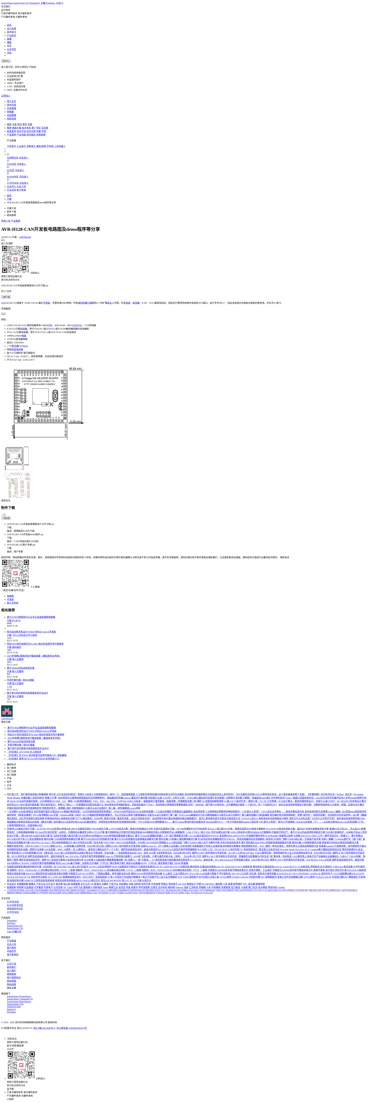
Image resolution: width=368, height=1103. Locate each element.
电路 (24, 335)
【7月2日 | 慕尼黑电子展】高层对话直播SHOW (123, 863)
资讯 (9, 25)
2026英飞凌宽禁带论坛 (160, 853)
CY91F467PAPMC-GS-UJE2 (21, 890)
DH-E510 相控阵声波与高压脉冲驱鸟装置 (47, 873)
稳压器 (15, 346)
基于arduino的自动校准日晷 (20, 668)
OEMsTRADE (14, 1006)
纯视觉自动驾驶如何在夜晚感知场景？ (118, 822)
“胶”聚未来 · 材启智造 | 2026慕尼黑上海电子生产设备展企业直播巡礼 (304, 856)
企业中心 (11, 186)
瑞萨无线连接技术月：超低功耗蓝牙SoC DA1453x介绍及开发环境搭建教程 (159, 849)
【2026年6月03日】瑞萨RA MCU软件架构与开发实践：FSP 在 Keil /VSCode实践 (290, 860)
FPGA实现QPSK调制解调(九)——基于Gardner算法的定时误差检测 (171, 822)
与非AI (59, 3)
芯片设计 (50, 884)
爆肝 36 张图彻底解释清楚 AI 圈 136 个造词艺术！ (222, 801)
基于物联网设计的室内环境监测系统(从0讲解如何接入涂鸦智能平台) (140, 832)
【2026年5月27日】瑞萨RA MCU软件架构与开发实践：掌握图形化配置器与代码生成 (226, 856)
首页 (9, 195)
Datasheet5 (35, 3)
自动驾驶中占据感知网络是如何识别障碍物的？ (82, 798)
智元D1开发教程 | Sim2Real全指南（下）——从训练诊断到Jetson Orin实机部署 (317, 822)
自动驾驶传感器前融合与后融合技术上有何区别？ (210, 794)
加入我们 (11, 970)
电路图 (10, 596)
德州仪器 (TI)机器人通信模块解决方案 (178, 839)
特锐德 (20, 887)
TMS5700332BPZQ (225, 890)
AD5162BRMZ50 (146, 892)
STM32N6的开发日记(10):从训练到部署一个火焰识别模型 (142, 811)
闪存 (50, 325)
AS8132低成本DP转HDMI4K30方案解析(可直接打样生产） (260, 832)
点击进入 (23, 158)
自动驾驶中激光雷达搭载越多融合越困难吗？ (175, 818)
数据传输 (260, 884)
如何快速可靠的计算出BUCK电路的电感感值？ (58, 811)
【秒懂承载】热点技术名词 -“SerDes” (325, 794)
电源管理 (75, 884)
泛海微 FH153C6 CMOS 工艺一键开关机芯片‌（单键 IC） (322, 835)
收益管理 (11, 115)
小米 (225, 884)
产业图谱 (15, 221)
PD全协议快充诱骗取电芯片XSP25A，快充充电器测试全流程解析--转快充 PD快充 (239, 839)
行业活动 (11, 190)
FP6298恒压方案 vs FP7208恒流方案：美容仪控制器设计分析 (122, 829)
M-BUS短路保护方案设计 (125, 866)
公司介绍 (11, 964)
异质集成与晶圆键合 (182, 811)
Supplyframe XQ (21, 3)
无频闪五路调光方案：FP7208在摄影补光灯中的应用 (180, 829)
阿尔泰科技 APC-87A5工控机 (234, 873)
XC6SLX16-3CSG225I (202, 892)
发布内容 (11, 105)
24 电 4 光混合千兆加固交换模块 (123, 877)
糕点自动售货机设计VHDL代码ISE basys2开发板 (31, 632)
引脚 (89, 303)
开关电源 (155, 884)
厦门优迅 (252, 887)
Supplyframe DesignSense (19, 996)
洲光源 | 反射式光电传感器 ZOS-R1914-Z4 (270, 873)
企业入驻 (21, 186)
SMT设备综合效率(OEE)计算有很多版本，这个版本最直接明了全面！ (271, 794)
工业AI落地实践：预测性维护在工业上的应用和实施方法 (283, 853)
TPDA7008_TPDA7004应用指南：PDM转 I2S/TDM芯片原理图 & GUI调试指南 (142, 842)
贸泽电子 (173, 884)
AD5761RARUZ (349, 890)
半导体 (50, 146)
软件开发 (146, 884)
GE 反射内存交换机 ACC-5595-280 (44, 877)
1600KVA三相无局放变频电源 (39, 880)
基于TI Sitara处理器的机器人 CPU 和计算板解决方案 (161, 835)
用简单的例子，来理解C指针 (56, 808)
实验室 (44, 128)
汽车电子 (12, 146)
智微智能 (11, 887)
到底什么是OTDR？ (326, 801)
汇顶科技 (193, 887)
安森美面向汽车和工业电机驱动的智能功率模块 (216, 846)
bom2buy (11, 923)
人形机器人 (60, 146)
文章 (14, 124)
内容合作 (11, 951)
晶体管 (218, 884)
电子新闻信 (12, 954)
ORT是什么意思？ (268, 822)
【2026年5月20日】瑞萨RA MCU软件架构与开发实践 (113, 846)
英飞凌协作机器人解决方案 (64, 835)
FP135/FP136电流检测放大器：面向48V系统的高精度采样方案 (297, 829)
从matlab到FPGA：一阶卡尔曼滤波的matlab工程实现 (232, 822)
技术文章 (31, 131)
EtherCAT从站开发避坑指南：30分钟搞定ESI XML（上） (38, 801)
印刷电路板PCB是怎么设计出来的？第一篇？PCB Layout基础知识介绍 (169, 815)
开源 (198, 884)
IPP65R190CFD (137, 890)
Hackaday (11, 1012)
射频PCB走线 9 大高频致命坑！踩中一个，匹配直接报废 (106, 794)
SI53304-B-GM (173, 890)
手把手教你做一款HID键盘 (20, 680)
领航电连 (97, 887)
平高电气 (48, 887)
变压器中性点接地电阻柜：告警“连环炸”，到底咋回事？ (298, 815)
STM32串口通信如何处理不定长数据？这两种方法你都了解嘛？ (219, 798)
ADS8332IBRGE (30, 892)
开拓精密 (216, 887)
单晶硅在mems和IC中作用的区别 (268, 798)
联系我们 (11, 967)
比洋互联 (58, 887)
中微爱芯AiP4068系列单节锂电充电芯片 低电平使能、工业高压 (240, 870)
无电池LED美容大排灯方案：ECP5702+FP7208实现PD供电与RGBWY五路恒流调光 (49, 829)
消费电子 (31, 146)
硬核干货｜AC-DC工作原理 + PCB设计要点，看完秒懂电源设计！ (281, 801)
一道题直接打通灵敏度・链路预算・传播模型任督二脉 (168, 801)
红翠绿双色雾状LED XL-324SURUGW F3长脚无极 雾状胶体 (168, 866)
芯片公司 (85, 884)
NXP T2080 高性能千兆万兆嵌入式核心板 (198, 877)
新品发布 (11, 131)
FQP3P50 (43, 892)
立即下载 (6, 297)
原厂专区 (36, 128)
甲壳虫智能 (144, 887)
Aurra (105, 887)
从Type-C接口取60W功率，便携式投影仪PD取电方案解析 (236, 829)
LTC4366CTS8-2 (182, 892)
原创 (24, 124)
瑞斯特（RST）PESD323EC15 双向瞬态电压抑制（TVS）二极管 (42, 870)
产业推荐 (11, 135)
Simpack (179, 887)
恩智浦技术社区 (15, 908)
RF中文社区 (13, 902)
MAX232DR (55, 892)
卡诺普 (244, 887)
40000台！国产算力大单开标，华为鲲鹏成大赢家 (220, 804)
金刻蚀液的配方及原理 (316, 811)
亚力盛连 (235, 887)
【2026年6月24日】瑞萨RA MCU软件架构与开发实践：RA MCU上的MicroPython (213, 853)
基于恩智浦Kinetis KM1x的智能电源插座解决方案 (266, 842)
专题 (30, 124)
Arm (184, 884)
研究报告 (31, 135)
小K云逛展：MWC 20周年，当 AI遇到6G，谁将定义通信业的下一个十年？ (82, 849)
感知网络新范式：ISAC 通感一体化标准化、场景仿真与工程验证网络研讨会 (279, 846)
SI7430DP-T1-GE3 (107, 892)
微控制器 (82, 303)
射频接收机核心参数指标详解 (60, 818)
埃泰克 (134, 887)
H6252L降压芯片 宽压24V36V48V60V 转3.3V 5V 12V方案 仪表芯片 (117, 880)
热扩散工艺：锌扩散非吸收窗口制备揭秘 (27, 794)
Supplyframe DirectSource (19, 1001)
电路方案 (16, 128)
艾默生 (154, 887)
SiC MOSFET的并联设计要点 (351, 801)
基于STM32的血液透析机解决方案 (307, 832)
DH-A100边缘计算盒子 (207, 873)
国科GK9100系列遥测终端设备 (146, 873)
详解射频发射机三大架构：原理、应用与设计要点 (339, 804)
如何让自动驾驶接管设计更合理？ (296, 804)
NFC (245, 884)
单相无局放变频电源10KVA (69, 880)
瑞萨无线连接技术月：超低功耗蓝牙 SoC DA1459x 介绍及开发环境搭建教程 (66, 856)
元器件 (105, 884)
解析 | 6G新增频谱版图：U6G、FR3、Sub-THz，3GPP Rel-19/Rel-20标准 (104, 801)
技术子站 (21, 131)
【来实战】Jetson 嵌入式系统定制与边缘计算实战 (68, 853)
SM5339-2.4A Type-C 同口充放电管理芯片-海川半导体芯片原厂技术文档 (66, 842)
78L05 (25, 346)
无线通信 (123, 884)
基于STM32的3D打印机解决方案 (97, 839)
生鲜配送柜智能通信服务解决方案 (24, 866)
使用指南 (11, 974)
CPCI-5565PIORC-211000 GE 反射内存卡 (312, 873)
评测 (43, 131)
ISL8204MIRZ (42, 890)
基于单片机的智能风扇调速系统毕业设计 (27, 693)
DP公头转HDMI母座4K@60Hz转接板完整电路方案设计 (106, 835)
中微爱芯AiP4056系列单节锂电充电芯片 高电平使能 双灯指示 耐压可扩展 (309, 870)
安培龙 (121, 887)
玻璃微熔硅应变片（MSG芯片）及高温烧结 (85, 877)
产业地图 (21, 135)
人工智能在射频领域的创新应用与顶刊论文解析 (160, 794)
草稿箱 (10, 112)
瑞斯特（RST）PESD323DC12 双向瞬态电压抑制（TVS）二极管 (108, 870)
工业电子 (21, 146)
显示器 (251, 884)
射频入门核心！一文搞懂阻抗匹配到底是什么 (81, 804)
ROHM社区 (13, 176)
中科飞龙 (78, 887)
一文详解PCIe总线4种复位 (20, 811)
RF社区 (10, 170)
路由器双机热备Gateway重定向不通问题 (127, 798)
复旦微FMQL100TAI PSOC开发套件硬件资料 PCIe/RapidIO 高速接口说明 (256, 835)
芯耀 (43, 3)
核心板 (66, 884)
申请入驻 (5, 221)
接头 (109, 303)
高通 (230, 884)
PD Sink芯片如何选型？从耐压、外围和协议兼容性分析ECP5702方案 (70, 832)
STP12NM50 (288, 890)
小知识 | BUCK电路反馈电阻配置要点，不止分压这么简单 (103, 815)
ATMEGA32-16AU (190, 890)
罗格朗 (202, 887)
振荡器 (136, 303)
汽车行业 (40, 884)
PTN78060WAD (207, 890)
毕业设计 (11, 884)
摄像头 (32, 884)
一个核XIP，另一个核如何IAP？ (261, 804)
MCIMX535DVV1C (155, 890)
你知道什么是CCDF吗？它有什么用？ (167, 798)
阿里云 (164, 884)
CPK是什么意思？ (251, 811)
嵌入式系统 (12, 603)
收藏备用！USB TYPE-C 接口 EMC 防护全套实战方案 (202, 832)
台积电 (137, 884)
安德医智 (225, 887)
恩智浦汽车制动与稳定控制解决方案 (340, 842)
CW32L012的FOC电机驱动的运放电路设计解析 (265, 818)
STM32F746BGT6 (165, 892)
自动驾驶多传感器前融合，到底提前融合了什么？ (129, 804)
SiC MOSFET (208, 884)
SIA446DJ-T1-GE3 (96, 890)
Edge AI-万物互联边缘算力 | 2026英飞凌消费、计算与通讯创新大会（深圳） (143, 856)
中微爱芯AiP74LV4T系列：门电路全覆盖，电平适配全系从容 (99, 873)
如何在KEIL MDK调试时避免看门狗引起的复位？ (32, 804)
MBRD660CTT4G (89, 892)
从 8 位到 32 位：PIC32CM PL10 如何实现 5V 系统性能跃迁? (227, 849)
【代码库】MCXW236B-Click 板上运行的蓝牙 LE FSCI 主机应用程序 (77, 866)
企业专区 (11, 49)
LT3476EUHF (301, 890)
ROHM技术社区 (15, 905)
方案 (9, 199)
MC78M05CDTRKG (76, 890)
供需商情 (40, 135)
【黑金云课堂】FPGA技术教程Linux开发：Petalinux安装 (45, 815)
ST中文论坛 (13, 183)
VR (92, 884)
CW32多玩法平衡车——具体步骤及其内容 (282, 811)
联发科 (97, 884)
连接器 (23, 329)
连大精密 (262, 887)
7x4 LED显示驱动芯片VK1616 (203, 835)
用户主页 (11, 101)
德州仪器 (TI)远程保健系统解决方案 (62, 839)
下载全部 (6, 518)
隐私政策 (11, 984)
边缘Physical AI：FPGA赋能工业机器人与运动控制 (166, 846)
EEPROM (77, 325)
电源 (128, 303)
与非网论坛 (12, 158)
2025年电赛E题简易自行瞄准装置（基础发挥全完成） (34, 656)
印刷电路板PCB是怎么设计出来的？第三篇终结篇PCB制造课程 (237, 815)
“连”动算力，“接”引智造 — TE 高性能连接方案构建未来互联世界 (157, 860)
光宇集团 (38, 887)
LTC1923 (258, 890)
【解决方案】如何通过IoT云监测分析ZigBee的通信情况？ (69, 822)
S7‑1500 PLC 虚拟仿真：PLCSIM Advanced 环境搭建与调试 (220, 860)
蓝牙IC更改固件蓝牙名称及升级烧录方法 (219, 818)
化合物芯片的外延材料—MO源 (343, 815)
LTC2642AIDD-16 (272, 890)
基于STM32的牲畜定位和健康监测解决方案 (136, 839)
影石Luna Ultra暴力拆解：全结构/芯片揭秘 (77, 863)
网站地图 (11, 981)
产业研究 (11, 35)
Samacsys (11, 1009)
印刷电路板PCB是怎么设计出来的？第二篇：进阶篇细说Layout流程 (106, 808)
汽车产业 (113, 884)
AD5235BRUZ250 (70, 892)
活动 (9, 53)
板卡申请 (21, 190)
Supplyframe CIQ (15, 928)
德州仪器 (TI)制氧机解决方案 (306, 842)
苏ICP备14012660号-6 (44, 1028)
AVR (3, 303)
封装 (131, 884)
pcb (179, 884)
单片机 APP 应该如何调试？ (63, 794)
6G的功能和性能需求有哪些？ (98, 811)
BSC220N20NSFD (244, 890)
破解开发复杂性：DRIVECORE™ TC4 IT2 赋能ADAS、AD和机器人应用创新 (46, 846)
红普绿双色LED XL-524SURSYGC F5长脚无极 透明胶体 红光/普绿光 (297, 866)
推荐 (9, 124)
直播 (9, 39)
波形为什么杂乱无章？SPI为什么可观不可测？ (312, 818)
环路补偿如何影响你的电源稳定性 (24, 808)
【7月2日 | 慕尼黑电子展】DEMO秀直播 (167, 863)
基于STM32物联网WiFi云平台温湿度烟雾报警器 (31, 617)
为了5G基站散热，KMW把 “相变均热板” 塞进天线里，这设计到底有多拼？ (113, 818)
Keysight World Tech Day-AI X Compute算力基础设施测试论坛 (310, 849)
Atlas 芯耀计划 (14, 931)
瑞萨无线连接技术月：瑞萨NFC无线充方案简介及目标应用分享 (51, 860)
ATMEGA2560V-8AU (127, 892)
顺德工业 (113, 887)
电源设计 (191, 884)
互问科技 (162, 887)
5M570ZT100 (315, 890)
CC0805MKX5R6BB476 (117, 890)
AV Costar (68, 887)
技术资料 (26, 128)
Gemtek (281, 887)
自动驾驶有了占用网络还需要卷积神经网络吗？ (217, 811)
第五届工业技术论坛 (269, 849)
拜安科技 (272, 887)
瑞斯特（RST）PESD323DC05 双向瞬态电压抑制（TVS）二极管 (174, 870)
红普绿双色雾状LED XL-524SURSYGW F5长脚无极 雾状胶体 (231, 866)
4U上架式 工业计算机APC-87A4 (179, 873)
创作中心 (6, 61)
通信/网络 (41, 146)
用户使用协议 (14, 977)
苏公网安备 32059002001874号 (71, 1028)
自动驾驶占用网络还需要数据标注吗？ (175, 804)
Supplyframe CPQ (15, 1004)
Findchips (50, 3)
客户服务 (11, 947)
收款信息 (11, 118)
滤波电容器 (17, 349)
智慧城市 (237, 884)
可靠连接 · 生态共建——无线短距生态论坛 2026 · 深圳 (120, 853)
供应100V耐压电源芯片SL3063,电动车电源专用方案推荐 (35, 644)
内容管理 (11, 108)
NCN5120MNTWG (331, 890)
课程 (9, 42)
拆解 (38, 131)
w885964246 (25, 237)
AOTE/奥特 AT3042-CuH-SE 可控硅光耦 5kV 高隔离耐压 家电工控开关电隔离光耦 (261, 877)
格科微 (171, 887)
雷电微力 (87, 887)
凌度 (186, 887)
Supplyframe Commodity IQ (20, 999)
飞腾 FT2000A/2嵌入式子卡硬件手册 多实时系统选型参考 (212, 842)
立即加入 (5, 95)
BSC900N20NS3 (58, 890)
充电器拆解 (22, 884)
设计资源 (11, 28)
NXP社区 (11, 164)
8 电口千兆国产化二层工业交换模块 (159, 877)
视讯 (19, 124)
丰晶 (128, 887)
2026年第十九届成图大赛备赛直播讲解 (103, 860)
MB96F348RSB (14, 892)
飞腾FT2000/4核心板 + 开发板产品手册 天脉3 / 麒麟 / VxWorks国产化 (316, 839)
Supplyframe (7, 3)
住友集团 (28, 887)
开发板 (46, 303)
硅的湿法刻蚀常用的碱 (348, 818)
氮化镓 (59, 884)
